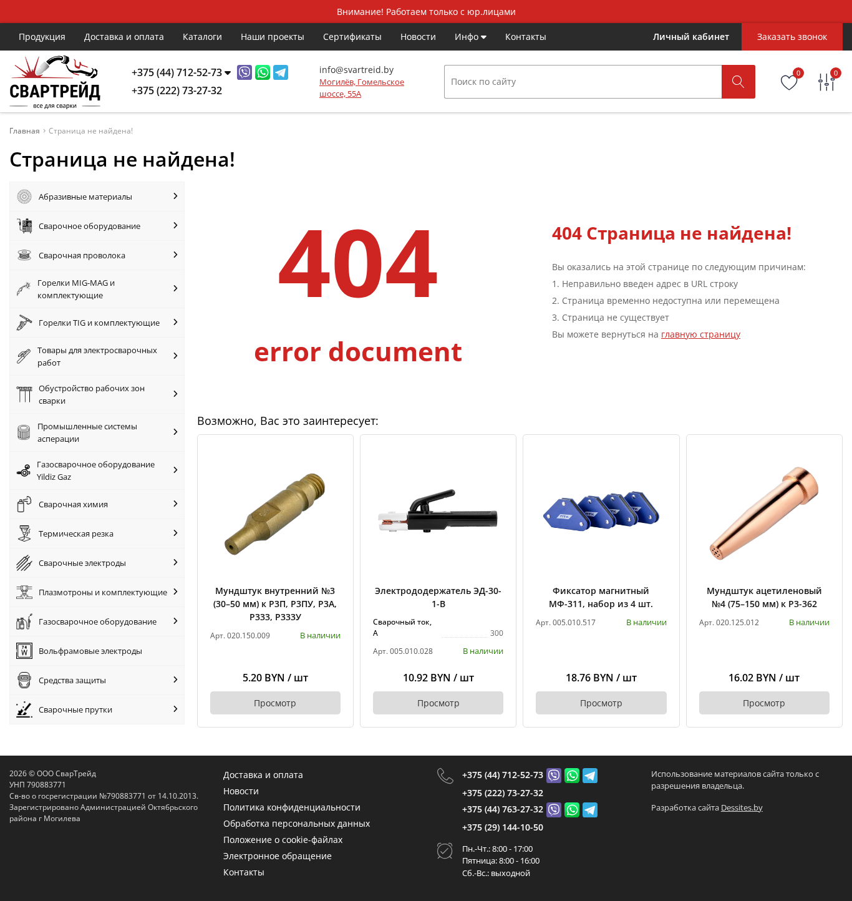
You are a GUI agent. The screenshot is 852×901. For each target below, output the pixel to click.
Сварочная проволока (82, 255)
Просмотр (275, 703)
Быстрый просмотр (275, 512)
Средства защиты (72, 680)
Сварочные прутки (75, 709)
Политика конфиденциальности (292, 807)
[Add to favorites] (332, 456)
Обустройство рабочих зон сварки (92, 394)
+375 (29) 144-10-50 (502, 827)
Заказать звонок (792, 36)
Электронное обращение (277, 856)
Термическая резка (76, 533)
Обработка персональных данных (296, 823)
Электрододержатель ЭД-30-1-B (438, 597)
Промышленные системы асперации (87, 432)
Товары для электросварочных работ (97, 356)
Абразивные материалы (85, 196)
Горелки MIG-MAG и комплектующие (76, 289)
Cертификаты (352, 36)
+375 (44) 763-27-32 (502, 809)
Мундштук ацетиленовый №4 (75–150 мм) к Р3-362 (764, 597)
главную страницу (700, 334)
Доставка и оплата (124, 36)
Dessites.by (742, 807)
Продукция (42, 36)
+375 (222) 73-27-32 (502, 793)
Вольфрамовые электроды (90, 650)
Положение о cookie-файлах (282, 839)
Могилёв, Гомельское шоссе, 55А (361, 88)
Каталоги (202, 36)
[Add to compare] (332, 476)
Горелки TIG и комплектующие (99, 322)
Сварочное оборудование (89, 225)
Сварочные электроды (82, 562)
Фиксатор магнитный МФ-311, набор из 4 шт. (601, 597)
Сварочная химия (73, 504)
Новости (418, 36)
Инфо (468, 36)
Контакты (525, 36)
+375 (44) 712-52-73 (502, 775)
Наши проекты (272, 36)
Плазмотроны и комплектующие (103, 592)
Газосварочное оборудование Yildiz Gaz (96, 470)
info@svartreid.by (356, 69)
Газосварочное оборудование (98, 621)
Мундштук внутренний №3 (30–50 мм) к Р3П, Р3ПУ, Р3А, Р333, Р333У (275, 604)
